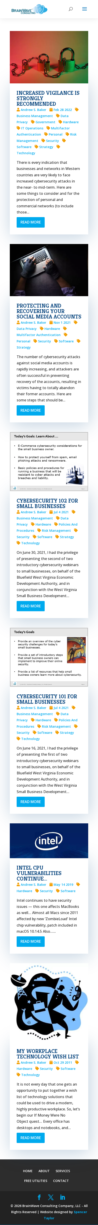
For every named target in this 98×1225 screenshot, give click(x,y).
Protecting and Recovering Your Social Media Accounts (49, 311)
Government (45, 122)
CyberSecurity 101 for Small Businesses (47, 699)
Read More (31, 222)
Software (66, 341)
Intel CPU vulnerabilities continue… (39, 873)
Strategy (46, 147)
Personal (55, 134)
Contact (61, 1181)
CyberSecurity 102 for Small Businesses (47, 503)
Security (52, 141)
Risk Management (56, 530)
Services (63, 1171)
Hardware (71, 122)
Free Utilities (35, 1181)
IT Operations (32, 128)
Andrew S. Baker (33, 110)
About (44, 1171)
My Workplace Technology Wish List (48, 1054)
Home (28, 1171)
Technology (30, 543)
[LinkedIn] (62, 1197)
